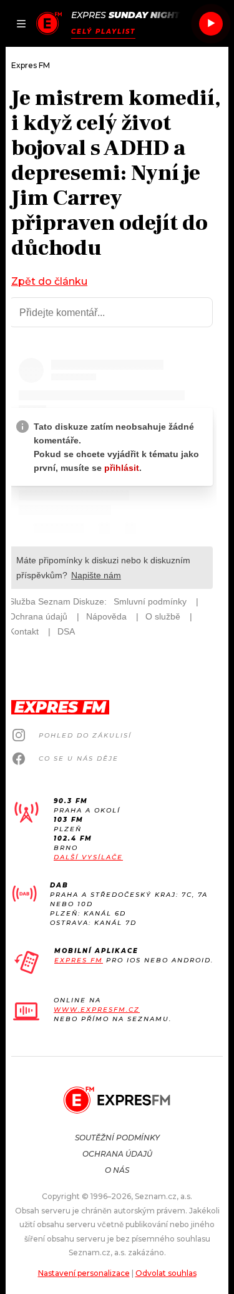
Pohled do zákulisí (85, 735)
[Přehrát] (211, 24)
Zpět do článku (49, 281)
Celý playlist (103, 31)
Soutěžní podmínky (117, 1137)
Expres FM (78, 960)
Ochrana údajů (117, 1153)
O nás (117, 1170)
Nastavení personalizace (84, 1273)
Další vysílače (88, 857)
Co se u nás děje (79, 758)
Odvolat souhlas (166, 1273)
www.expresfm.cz (97, 1009)
